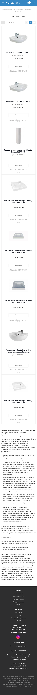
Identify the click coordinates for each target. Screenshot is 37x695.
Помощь (18, 590)
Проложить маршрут (20, 659)
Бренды (18, 604)
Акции (18, 620)
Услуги (18, 615)
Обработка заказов (18, 599)
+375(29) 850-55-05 (19, 646)
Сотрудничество (18, 602)
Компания (18, 609)
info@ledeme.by (20, 651)
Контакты (18, 612)
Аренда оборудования (18, 618)
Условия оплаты (18, 594)
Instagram (18, 637)
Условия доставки (18, 596)
